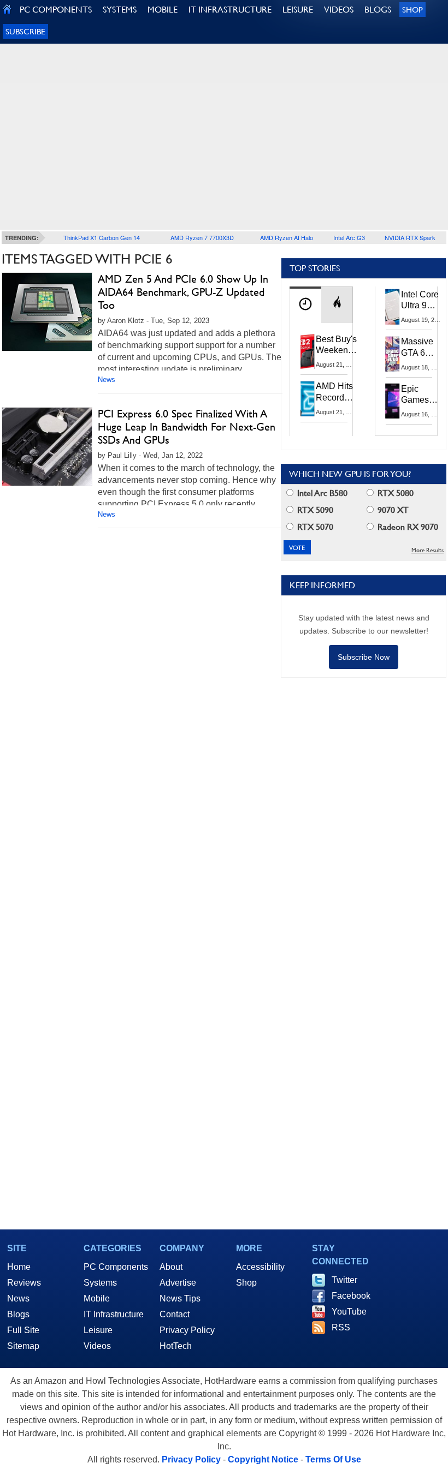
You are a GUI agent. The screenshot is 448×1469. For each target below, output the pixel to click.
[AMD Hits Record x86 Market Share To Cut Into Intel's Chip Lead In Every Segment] (307, 398)
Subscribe (25, 31)
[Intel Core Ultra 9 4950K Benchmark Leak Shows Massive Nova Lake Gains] (393, 306)
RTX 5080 (394, 493)
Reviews (24, 1282)
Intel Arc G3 (349, 237)
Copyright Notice (263, 1459)
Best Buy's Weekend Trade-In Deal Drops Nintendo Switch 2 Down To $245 (336, 345)
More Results (427, 550)
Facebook (351, 1295)
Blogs (18, 1314)
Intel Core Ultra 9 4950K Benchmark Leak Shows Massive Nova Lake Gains (423, 301)
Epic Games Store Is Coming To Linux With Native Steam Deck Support (422, 395)
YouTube (349, 1311)
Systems (100, 1282)
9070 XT (392, 510)
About (171, 1266)
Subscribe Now (364, 657)
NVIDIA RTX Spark (410, 237)
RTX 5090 (314, 510)
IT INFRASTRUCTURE (230, 9)
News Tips (180, 1298)
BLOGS (377, 9)
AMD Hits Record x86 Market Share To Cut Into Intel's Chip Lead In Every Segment (337, 392)
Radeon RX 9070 (406, 527)
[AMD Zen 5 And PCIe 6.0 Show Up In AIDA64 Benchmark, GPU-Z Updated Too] (47, 312)
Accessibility (260, 1266)
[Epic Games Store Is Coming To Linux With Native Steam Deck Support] (393, 401)
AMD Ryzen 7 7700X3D (202, 237)
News (106, 379)
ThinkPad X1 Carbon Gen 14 (101, 237)
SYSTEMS (120, 9)
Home (19, 1266)
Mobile (97, 1298)
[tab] (305, 304)
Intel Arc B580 (321, 493)
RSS (341, 1327)
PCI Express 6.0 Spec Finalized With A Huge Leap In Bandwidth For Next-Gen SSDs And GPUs (186, 426)
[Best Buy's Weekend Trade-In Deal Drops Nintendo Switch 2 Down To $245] (307, 351)
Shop (412, 9)
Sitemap (23, 1346)
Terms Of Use (333, 1459)
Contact (175, 1314)
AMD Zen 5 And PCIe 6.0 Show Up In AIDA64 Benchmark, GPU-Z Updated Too (183, 292)
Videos (97, 1346)
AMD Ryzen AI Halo (286, 237)
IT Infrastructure (114, 1314)
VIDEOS (338, 9)
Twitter (344, 1280)
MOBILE (163, 9)
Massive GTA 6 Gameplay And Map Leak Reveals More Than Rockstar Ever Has (422, 348)
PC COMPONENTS (56, 9)
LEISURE (297, 9)
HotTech (176, 1346)
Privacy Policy (187, 1330)
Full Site (23, 1330)
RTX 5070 (314, 527)
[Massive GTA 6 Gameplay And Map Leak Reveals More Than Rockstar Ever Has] (393, 353)
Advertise (178, 1282)
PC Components (116, 1266)
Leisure (98, 1330)
